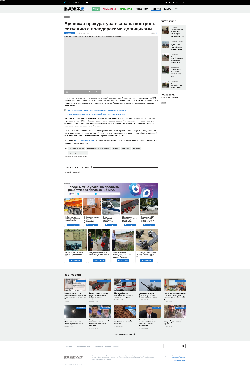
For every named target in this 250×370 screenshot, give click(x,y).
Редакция (68, 346)
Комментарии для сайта (150, 174)
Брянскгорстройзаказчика (85, 141)
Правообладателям (83, 346)
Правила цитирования (102, 346)
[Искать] (183, 346)
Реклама (116, 346)
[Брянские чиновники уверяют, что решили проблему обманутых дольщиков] (111, 110)
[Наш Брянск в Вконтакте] (173, 2)
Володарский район (77, 149)
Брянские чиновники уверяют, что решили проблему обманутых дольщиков (94, 114)
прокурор (136, 149)
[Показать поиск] (183, 2)
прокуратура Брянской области (98, 149)
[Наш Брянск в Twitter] (170, 2)
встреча (116, 149)
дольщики (125, 149)
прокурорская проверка (78, 153)
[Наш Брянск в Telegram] (177, 2)
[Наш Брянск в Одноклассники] (166, 2)
